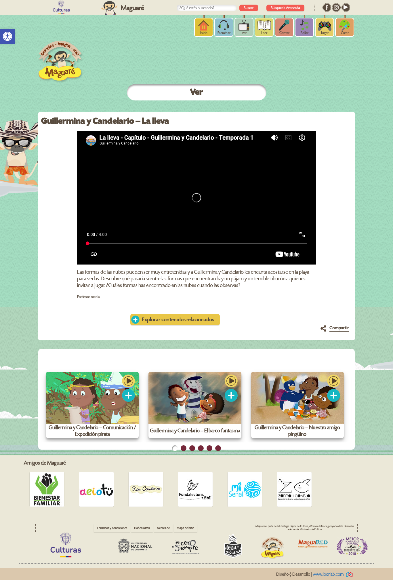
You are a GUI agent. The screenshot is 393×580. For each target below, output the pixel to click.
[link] (7, 36)
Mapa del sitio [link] (185, 528)
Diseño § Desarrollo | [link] (310, 574)
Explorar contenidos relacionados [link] (178, 319)
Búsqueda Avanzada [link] (285, 8)
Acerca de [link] (163, 528)
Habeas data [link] (142, 528)
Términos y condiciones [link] (112, 528)
